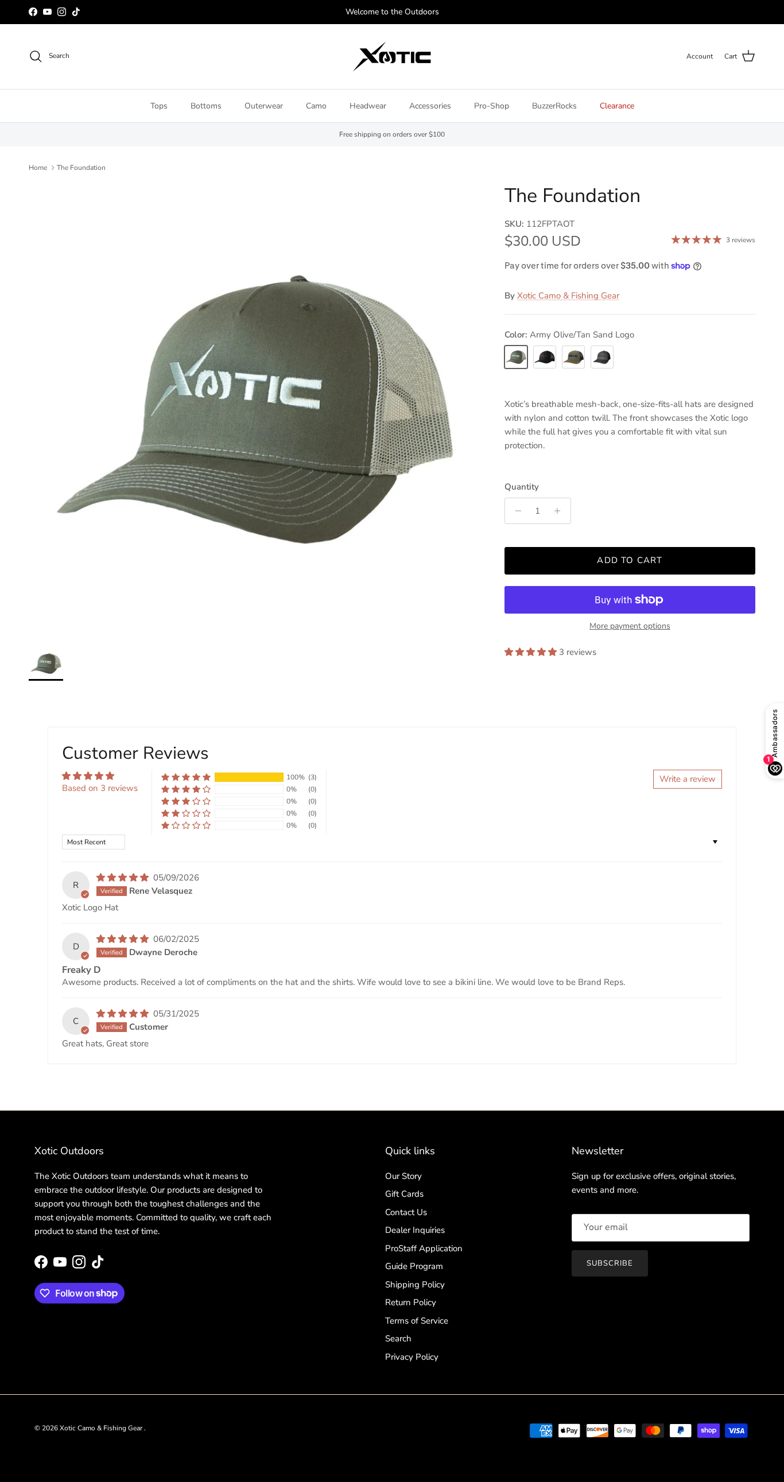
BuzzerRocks (554, 105)
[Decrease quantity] (515, 510)
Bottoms (206, 105)
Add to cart (629, 560)
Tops (159, 105)
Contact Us (406, 1212)
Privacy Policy (411, 1357)
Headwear (368, 105)
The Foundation (81, 167)
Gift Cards (404, 1194)
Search (398, 1338)
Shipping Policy (415, 1284)
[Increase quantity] (560, 510)
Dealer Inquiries (415, 1230)
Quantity (521, 486)
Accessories (430, 105)
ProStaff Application (424, 1248)
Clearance (617, 105)
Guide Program (414, 1266)
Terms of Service (416, 1320)
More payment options (629, 626)
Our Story (403, 1176)
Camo (316, 105)
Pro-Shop (491, 105)
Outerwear (263, 105)
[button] (531, 652)
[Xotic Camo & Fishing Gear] (392, 56)
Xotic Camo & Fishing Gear (568, 295)
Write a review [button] (687, 779)
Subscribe (610, 1263)
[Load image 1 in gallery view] (254, 409)
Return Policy (410, 1302)
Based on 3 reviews (100, 788)
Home (38, 167)
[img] (123, 877)
